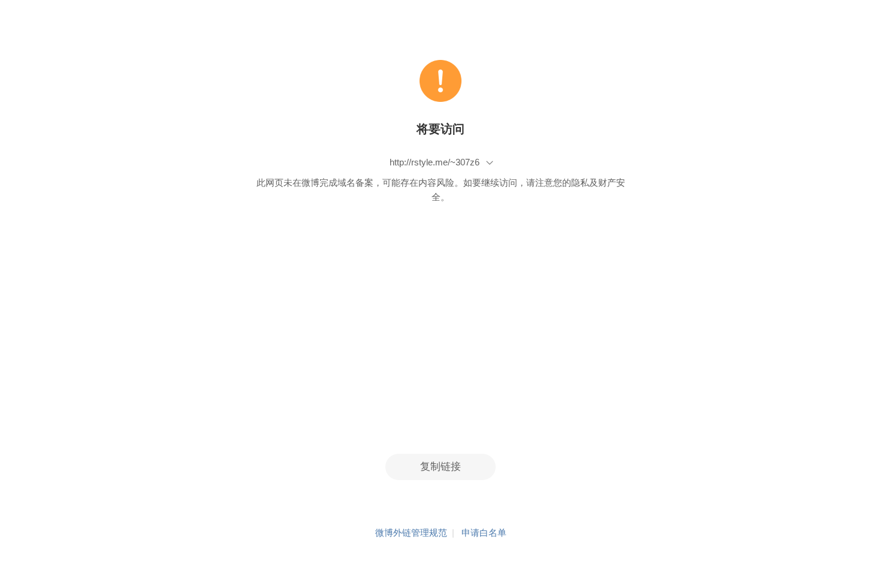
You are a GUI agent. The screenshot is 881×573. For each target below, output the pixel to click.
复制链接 (440, 466)
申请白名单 (483, 532)
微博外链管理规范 (411, 532)
